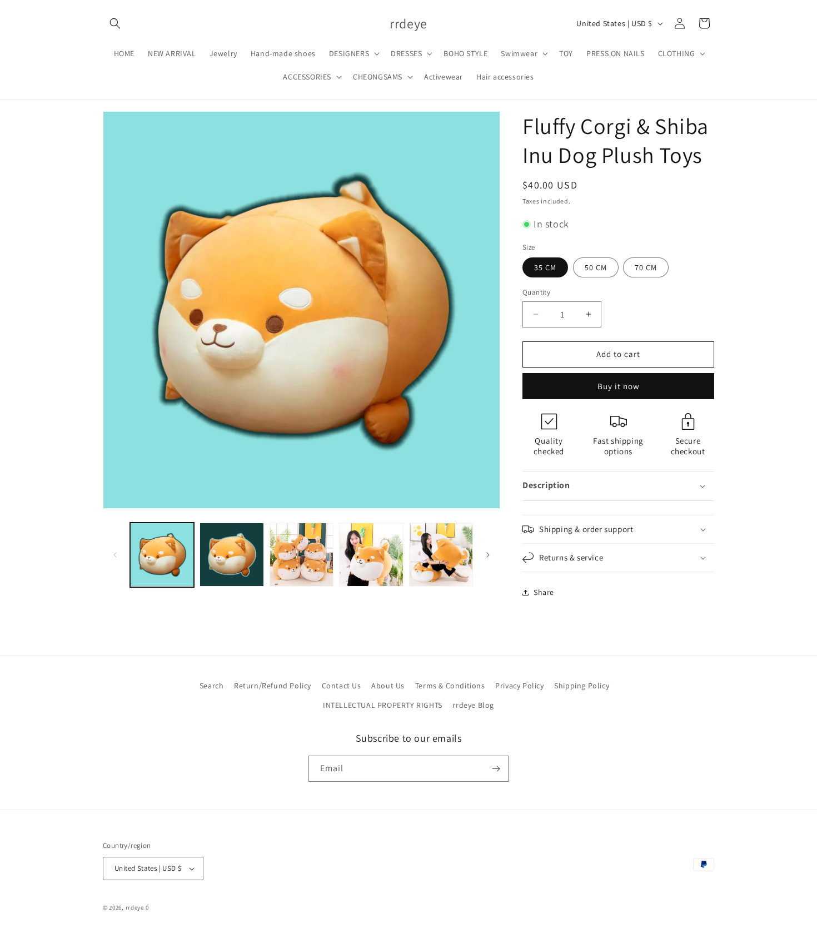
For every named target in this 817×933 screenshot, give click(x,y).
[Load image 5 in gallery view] (441, 555)
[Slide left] (115, 555)
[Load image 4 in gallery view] (371, 555)
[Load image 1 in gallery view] (162, 555)
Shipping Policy (581, 686)
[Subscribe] (496, 769)
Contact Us (341, 686)
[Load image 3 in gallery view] (301, 555)
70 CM (646, 267)
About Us (388, 686)
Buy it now (618, 386)
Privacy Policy (519, 686)
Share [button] (544, 592)
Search (212, 686)
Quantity (536, 292)
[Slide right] (488, 555)
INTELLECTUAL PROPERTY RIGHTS (382, 705)
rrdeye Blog (473, 705)
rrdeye (135, 907)
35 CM (545, 267)
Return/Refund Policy (272, 686)
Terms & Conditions (450, 686)
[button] (115, 23)
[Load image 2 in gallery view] (231, 555)
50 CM (596, 267)
